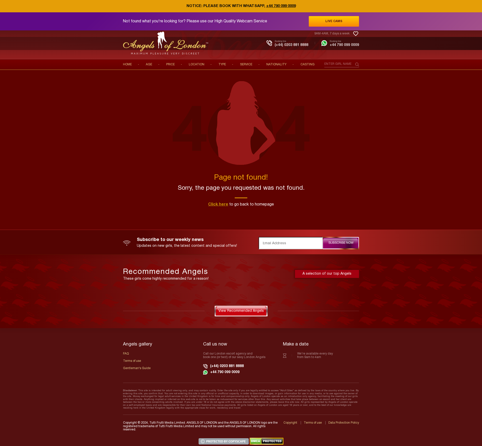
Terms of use (132, 361)
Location (196, 64)
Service (246, 64)
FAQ (126, 353)
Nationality (276, 64)
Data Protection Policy (343, 422)
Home (127, 64)
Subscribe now (340, 242)
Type (222, 64)
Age (149, 64)
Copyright (290, 422)
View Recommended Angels (241, 311)
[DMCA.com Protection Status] (266, 441)
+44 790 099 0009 (281, 6)
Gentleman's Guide (137, 368)
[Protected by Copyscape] (224, 441)
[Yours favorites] (355, 33)
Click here (218, 204)
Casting (307, 64)
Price (170, 64)
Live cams (333, 21)
